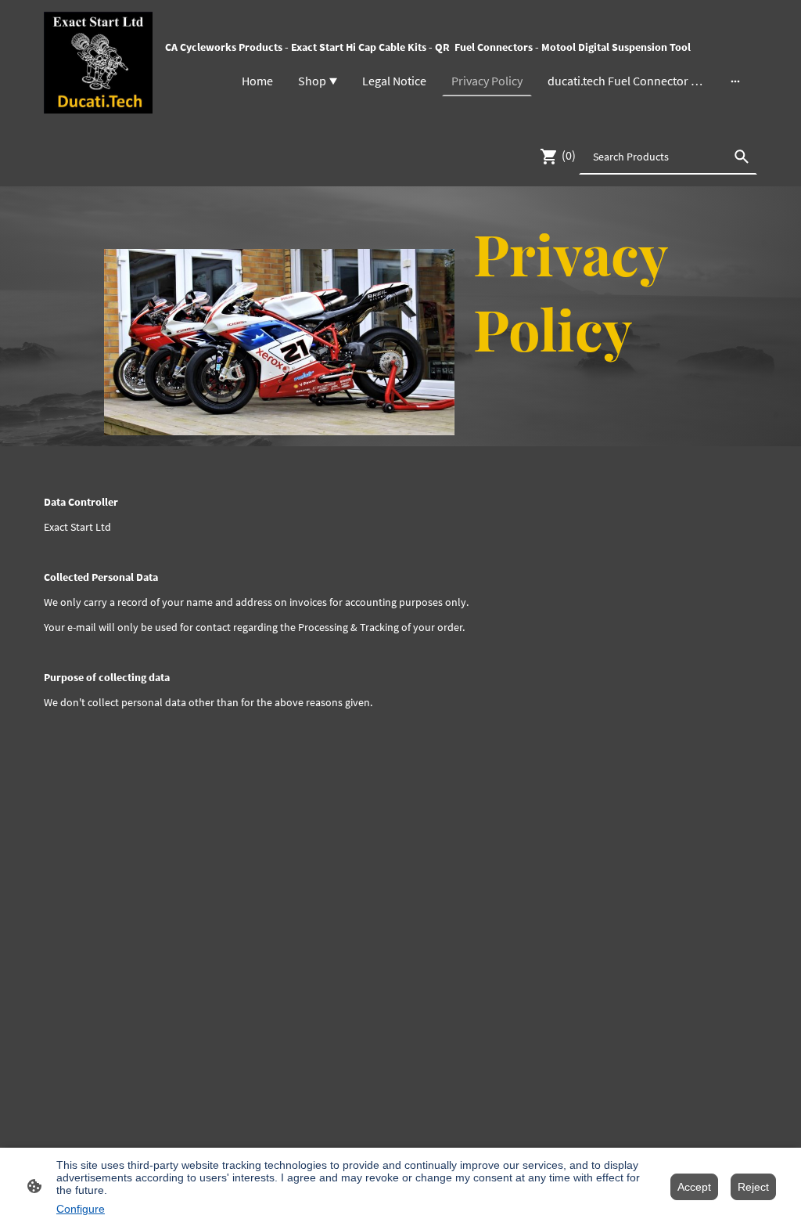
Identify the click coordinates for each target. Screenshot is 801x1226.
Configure (80, 1209)
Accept (694, 1187)
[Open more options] (735, 81)
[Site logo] (98, 63)
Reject (753, 1187)
